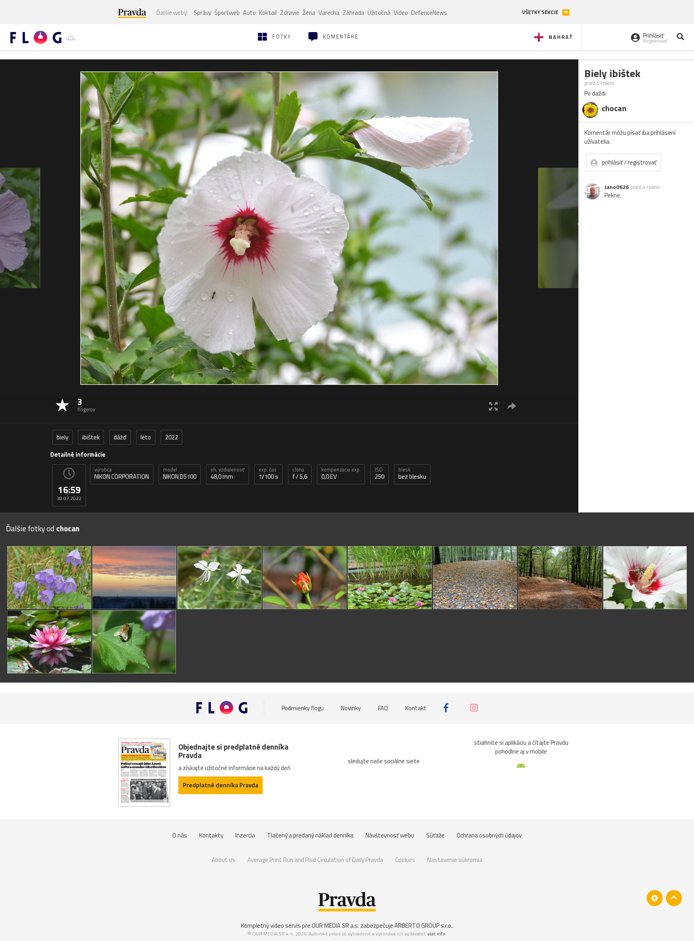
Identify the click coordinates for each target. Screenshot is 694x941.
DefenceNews (429, 12)
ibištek (91, 437)
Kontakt (416, 707)
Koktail (268, 12)
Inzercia (245, 835)
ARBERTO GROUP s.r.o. (423, 925)
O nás (179, 835)
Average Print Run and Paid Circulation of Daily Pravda (315, 860)
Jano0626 (616, 187)
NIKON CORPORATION (121, 473)
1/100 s (268, 473)
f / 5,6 (299, 473)
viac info (436, 933)
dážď (120, 437)
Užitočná (378, 12)
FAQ (383, 707)
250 (379, 473)
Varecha (328, 12)
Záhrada (353, 12)
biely (62, 437)
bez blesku (412, 473)
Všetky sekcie (540, 12)
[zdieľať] (512, 406)
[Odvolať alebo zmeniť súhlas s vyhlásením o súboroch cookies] (655, 898)
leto (146, 437)
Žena (308, 12)
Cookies (405, 860)
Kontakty (211, 835)
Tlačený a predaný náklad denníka (310, 835)
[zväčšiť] (493, 406)
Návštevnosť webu (389, 835)
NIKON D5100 (179, 473)
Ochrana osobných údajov (489, 835)
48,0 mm (227, 473)
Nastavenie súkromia (454, 860)
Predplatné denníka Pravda (220, 785)
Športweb (227, 12)
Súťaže (435, 835)
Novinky (351, 707)
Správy (202, 12)
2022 (171, 437)
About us (223, 860)
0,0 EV (341, 473)
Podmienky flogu (303, 707)
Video (401, 12)
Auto (249, 12)
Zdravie (289, 12)
